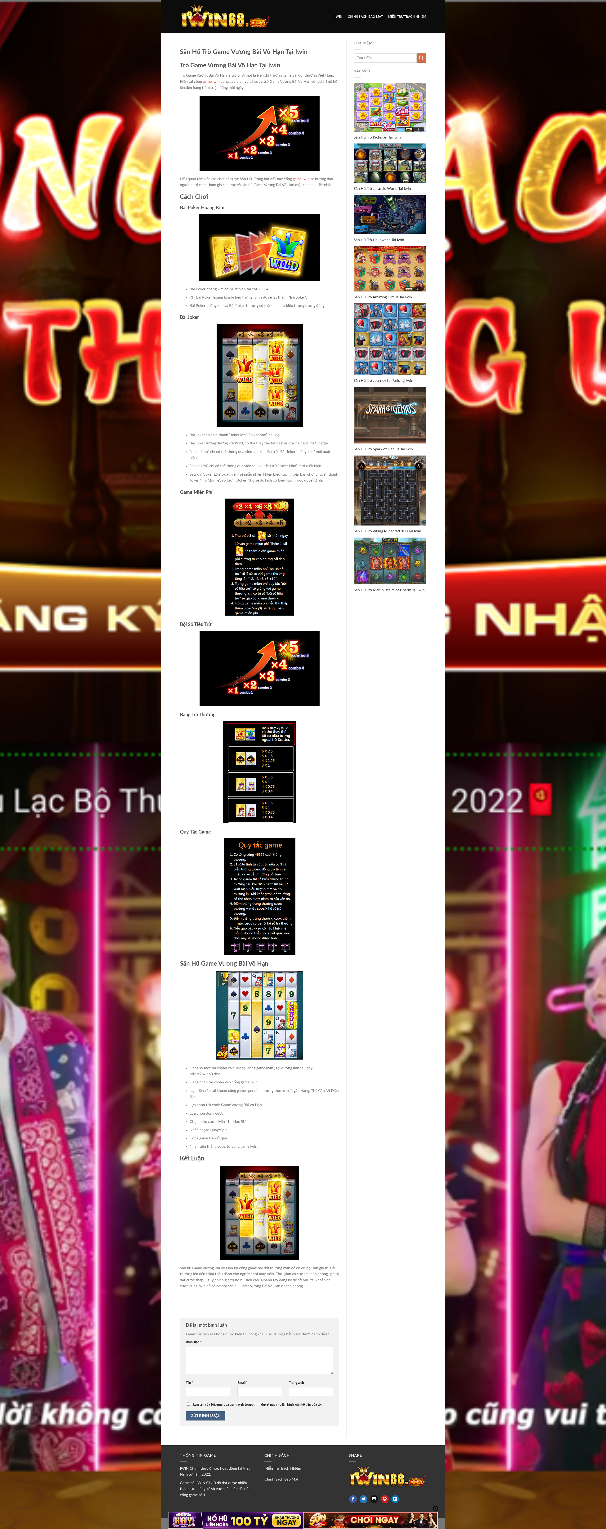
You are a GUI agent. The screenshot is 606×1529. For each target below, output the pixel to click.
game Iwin (211, 81)
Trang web (296, 1383)
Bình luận (194, 1342)
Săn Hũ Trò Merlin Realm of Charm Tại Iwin (389, 590)
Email (242, 1383)
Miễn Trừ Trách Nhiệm (407, 16)
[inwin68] (225, 16)
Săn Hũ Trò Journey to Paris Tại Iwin (383, 380)
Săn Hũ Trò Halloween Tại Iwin (379, 240)
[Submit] (421, 58)
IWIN (338, 16)
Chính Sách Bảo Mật (365, 16)
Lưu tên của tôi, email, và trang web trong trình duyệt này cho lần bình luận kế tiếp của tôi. (257, 1404)
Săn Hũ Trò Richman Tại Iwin (377, 137)
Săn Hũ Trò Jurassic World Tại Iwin (382, 189)
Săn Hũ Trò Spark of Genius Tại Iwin (383, 449)
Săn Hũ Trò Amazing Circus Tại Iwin (383, 297)
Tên (189, 1383)
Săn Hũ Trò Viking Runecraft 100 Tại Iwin (387, 531)
